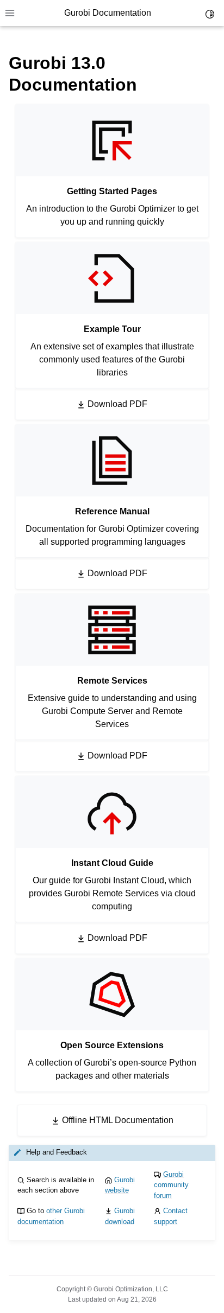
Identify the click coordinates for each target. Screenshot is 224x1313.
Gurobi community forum (171, 1185)
